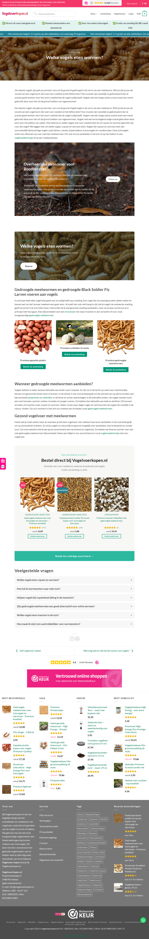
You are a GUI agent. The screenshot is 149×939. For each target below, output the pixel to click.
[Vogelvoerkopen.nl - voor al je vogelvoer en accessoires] (15, 14)
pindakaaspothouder (97, 843)
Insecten (103, 819)
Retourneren (45, 848)
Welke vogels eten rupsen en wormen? (38, 579)
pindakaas (82, 843)
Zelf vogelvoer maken (30, 650)
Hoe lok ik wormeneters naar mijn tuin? (38, 588)
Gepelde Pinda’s (116, 922)
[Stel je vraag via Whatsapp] (143, 920)
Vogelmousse (95, 880)
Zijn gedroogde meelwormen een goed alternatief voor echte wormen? (56, 606)
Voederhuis (82, 871)
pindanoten (33, 397)
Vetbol (89, 861)
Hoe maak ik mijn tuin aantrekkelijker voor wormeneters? (48, 623)
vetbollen (47, 397)
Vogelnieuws (119, 13)
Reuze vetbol (98, 852)
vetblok (81, 861)
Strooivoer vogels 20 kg (75, 924)
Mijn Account (46, 815)
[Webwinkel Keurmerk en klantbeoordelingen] (81, 914)
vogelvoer (74, 52)
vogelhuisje (82, 880)
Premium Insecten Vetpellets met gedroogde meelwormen (111, 519)
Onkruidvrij (82, 838)
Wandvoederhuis (85, 894)
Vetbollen (32, 922)
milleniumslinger (97, 828)
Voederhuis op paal (97, 871)
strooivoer (100, 857)
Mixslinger (82, 833)
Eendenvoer (83, 819)
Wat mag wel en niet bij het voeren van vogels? (106, 650)
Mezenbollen (83, 828)
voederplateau (84, 875)
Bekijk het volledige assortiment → (74, 556)
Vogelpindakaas (84, 885)
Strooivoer (112, 515)
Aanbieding (105, 13)
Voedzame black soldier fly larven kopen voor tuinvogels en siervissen (74, 521)
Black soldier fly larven (97, 922)
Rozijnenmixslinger (85, 857)
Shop (93, 13)
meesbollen (94, 824)
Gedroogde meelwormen (75, 922)
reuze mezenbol (84, 852)
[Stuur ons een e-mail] (145, 4)
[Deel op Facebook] (72, 638)
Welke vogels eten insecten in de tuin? (38, 615)
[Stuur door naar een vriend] (77, 638)
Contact (43, 843)
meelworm (82, 824)
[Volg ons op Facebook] (142, 4)
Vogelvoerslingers (85, 889)
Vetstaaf (95, 866)
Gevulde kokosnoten (133, 922)
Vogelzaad (21, 922)
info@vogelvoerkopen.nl (22, 886)
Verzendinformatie (48, 826)
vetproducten (83, 866)
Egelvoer (94, 819)
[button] (132, 3)
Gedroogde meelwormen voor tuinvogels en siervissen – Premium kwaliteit (37, 521)
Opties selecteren (37, 536)
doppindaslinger (92, 814)
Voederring (96, 875)
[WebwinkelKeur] (74, 678)
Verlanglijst (45, 820)
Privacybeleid (46, 832)
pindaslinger (83, 847)
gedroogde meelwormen (41, 315)
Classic (80, 814)
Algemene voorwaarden (51, 859)
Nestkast (93, 833)
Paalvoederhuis (95, 838)
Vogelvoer (97, 885)
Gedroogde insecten (37, 515)
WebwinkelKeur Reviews (76, 935)
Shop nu (28, 266)
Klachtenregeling (47, 837)
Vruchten (99, 889)
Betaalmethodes (47, 854)
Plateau (93, 847)
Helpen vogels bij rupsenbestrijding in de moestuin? (45, 597)
